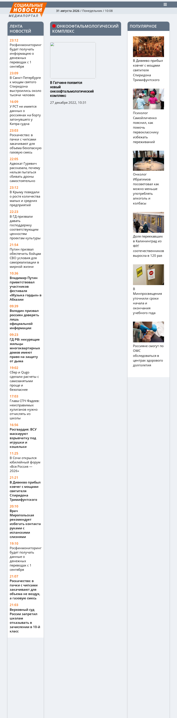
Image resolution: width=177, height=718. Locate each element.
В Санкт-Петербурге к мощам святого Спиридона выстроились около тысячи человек (25, 86)
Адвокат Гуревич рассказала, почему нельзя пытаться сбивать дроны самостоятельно (25, 172)
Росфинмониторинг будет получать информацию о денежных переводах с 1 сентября (25, 56)
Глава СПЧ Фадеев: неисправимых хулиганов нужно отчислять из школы (25, 409)
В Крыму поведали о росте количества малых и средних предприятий (25, 198)
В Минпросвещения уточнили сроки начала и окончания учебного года (147, 301)
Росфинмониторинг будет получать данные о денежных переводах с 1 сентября (25, 559)
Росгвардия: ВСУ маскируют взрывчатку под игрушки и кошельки (23, 438)
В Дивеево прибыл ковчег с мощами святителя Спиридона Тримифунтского (25, 491)
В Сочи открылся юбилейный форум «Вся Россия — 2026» (25, 464)
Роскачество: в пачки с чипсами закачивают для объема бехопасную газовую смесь (25, 143)
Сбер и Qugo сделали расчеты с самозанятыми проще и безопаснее (24, 381)
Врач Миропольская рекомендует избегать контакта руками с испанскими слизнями (25, 524)
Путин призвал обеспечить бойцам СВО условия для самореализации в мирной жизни (25, 258)
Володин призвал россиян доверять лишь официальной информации (24, 319)
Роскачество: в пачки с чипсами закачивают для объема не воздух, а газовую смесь (25, 589)
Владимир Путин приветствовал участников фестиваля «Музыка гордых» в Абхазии (25, 289)
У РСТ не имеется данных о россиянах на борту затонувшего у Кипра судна (25, 115)
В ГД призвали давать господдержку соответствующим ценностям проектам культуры (25, 227)
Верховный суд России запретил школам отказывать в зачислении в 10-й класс (25, 620)
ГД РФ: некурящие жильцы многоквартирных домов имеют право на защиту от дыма (25, 350)
